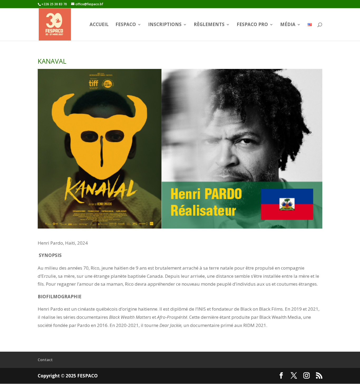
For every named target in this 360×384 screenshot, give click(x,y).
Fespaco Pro (252, 25)
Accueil (99, 25)
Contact (45, 359)
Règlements (209, 25)
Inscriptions (165, 25)
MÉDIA (287, 25)
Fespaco (125, 25)
